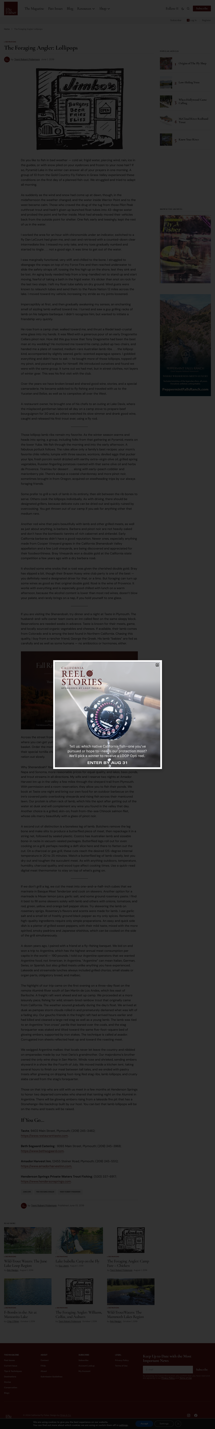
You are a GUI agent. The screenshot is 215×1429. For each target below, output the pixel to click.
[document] (107, 714)
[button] (157, 665)
